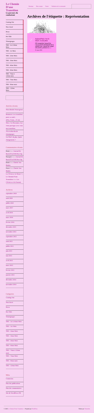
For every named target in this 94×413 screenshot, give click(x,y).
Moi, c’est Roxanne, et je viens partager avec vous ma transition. (14, 125)
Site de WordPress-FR (13, 393)
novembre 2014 (11, 284)
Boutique (31, 6)
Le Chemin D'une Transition (12, 7)
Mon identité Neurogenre (14, 109)
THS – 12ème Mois (12, 365)
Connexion (9, 379)
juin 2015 (9, 251)
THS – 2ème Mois (12, 331)
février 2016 (10, 222)
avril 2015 (9, 260)
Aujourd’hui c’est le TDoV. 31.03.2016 (42, 40)
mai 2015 (9, 256)
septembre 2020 (11, 193)
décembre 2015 (11, 227)
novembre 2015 (11, 232)
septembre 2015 (11, 236)
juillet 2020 (10, 203)
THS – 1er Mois (11, 326)
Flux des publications (13, 383)
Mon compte (39, 6)
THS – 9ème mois (12, 361)
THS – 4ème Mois (12, 341)
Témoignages (10, 317)
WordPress (34, 408)
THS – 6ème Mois (12, 345)
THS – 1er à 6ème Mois (14, 321)
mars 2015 (9, 265)
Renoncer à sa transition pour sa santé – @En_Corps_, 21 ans (14, 117)
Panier (47, 6)
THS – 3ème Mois (12, 336)
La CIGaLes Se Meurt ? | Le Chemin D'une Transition (14, 176)
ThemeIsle (87, 408)
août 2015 (9, 241)
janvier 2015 (10, 275)
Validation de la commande (58, 6)
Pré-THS (9, 312)
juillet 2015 (10, 246)
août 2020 (9, 198)
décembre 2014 (11, 280)
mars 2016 (9, 217)
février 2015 (10, 270)
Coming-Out (10, 297)
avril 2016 (9, 213)
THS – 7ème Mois (12, 356)
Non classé (9, 302)
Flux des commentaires (13, 388)
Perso (8, 307)
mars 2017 (9, 208)
